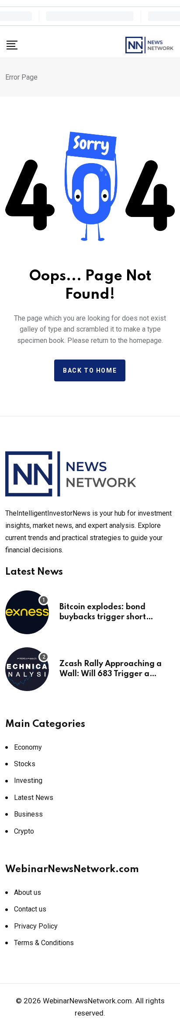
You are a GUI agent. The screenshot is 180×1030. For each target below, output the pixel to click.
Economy (28, 747)
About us (27, 892)
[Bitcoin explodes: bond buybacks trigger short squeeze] (27, 612)
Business (28, 814)
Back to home (90, 370)
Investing (28, 780)
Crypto (24, 831)
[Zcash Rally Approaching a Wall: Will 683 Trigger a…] (27, 669)
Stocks (24, 764)
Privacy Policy (36, 926)
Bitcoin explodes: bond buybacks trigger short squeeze (102, 617)
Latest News (33, 797)
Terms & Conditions (44, 943)
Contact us (30, 909)
